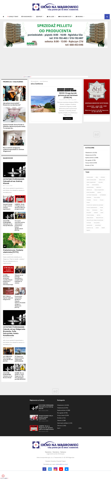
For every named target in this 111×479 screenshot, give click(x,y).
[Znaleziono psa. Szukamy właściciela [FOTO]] (14, 240)
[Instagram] (55, 469)
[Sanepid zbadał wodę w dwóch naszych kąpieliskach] (8, 198)
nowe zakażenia (91, 192)
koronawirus (95, 184)
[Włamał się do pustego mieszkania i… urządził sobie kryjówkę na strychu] (20, 269)
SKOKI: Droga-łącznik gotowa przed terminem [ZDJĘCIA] (68, 95)
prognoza (94, 210)
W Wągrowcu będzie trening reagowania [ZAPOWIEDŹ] (19, 359)
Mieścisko (98, 187)
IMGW (88, 184)
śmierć (103, 227)
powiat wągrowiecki (92, 207)
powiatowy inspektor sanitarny (95, 205)
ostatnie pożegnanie (92, 195)
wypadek (89, 222)
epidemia (103, 177)
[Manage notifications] (3, 475)
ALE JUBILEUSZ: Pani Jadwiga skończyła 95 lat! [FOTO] (8, 359)
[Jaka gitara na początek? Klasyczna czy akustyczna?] (14, 93)
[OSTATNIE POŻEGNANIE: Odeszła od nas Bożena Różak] (8, 367)
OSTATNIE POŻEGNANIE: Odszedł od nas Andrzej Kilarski (14, 181)
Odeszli (59, 420)
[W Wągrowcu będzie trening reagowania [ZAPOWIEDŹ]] (20, 351)
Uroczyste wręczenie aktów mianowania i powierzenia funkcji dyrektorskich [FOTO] (20, 225)
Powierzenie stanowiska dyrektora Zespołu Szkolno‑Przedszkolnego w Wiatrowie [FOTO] (20, 302)
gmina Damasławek (91, 179)
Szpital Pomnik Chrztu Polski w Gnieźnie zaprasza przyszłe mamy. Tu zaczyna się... (14, 126)
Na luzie (51, 16)
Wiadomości (27, 16)
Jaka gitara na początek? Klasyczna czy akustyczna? (12, 104)
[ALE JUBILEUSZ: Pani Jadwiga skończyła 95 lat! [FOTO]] (8, 351)
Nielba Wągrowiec (99, 190)
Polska (101, 200)
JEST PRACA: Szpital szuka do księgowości (8, 298)
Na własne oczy (65, 16)
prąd (101, 210)
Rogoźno (89, 212)
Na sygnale (88, 160)
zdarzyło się (90, 227)
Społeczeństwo (61, 90)
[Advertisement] (55, 63)
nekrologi (89, 190)
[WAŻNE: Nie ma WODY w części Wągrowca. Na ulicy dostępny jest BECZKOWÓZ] (20, 367)
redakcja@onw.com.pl (62, 464)
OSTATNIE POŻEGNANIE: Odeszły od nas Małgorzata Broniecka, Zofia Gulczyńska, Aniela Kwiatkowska (14, 331)
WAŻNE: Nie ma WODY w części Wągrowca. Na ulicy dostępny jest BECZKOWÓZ (20, 376)
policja (95, 200)
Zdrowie (59, 425)
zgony (97, 227)
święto (88, 230)
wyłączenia (97, 222)
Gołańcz (100, 182)
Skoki (102, 212)
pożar (101, 207)
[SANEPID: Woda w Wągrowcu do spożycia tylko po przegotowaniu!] (20, 198)
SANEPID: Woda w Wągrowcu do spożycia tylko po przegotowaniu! (20, 206)
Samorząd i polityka (69, 89)
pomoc (88, 202)
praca (88, 210)
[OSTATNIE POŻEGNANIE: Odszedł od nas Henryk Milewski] (8, 215)
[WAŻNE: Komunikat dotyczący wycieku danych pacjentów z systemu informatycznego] (8, 269)
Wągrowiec (89, 225)
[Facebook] (44, 469)
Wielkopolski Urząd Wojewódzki (95, 220)
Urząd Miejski (90, 217)
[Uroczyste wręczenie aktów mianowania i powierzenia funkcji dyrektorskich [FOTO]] (20, 215)
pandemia (89, 197)
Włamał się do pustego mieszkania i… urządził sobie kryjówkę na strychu (19, 279)
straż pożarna (90, 215)
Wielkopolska (99, 217)
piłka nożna (97, 197)
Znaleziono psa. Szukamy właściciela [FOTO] (13, 251)
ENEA (97, 177)
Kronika (80, 16)
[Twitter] (50, 469)
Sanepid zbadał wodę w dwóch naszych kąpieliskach (7, 206)
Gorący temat (13, 16)
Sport (40, 16)
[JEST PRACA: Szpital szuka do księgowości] (8, 291)
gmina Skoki (102, 179)
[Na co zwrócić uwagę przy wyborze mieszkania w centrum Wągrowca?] (14, 137)
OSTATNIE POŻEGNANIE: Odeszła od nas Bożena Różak (7, 375)
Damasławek (90, 177)
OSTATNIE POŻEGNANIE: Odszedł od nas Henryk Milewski (8, 223)
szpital (98, 215)
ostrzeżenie (103, 195)
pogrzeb (89, 200)
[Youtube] (61, 469)
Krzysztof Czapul (63, 99)
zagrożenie (98, 225)
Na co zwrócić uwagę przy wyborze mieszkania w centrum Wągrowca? (13, 149)
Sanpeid (96, 212)
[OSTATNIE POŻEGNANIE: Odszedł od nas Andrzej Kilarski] (14, 169)
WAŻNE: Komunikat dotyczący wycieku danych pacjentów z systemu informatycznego (8, 279)
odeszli (99, 192)
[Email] (67, 469)
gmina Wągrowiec (91, 182)
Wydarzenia (73, 90)
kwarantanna (90, 187)
